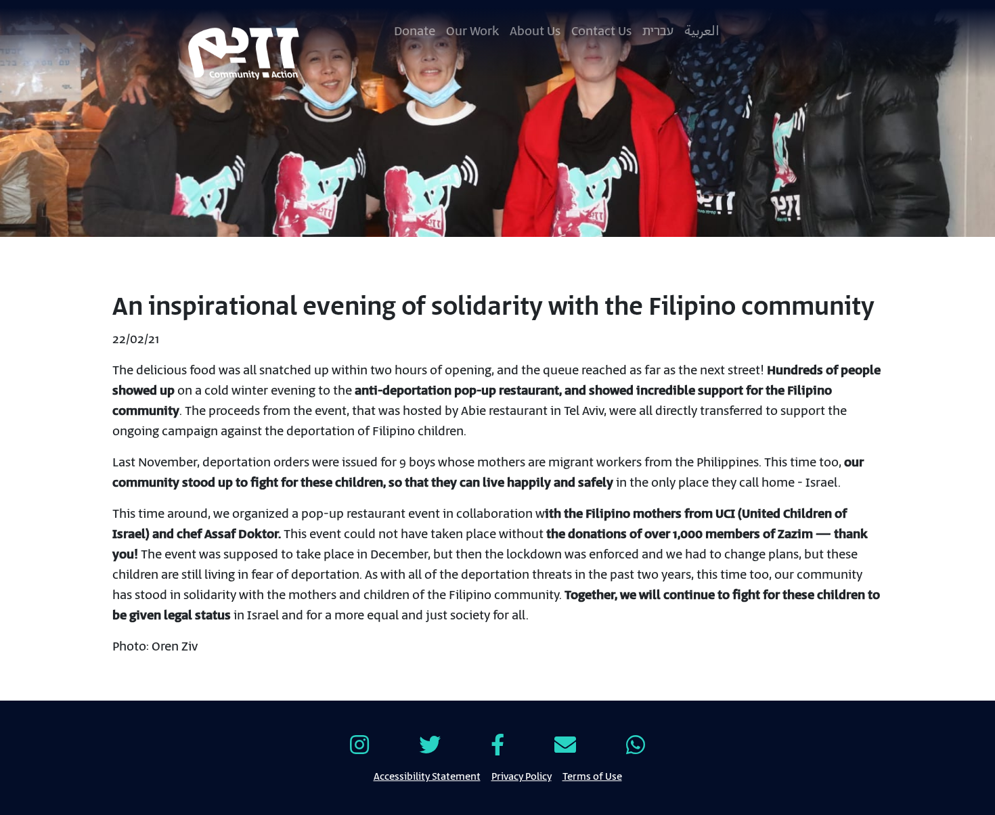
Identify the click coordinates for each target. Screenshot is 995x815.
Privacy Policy (521, 776)
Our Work (472, 31)
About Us (535, 31)
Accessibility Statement (427, 776)
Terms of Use (592, 776)
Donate (414, 31)
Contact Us (601, 31)
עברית (657, 31)
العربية (702, 31)
